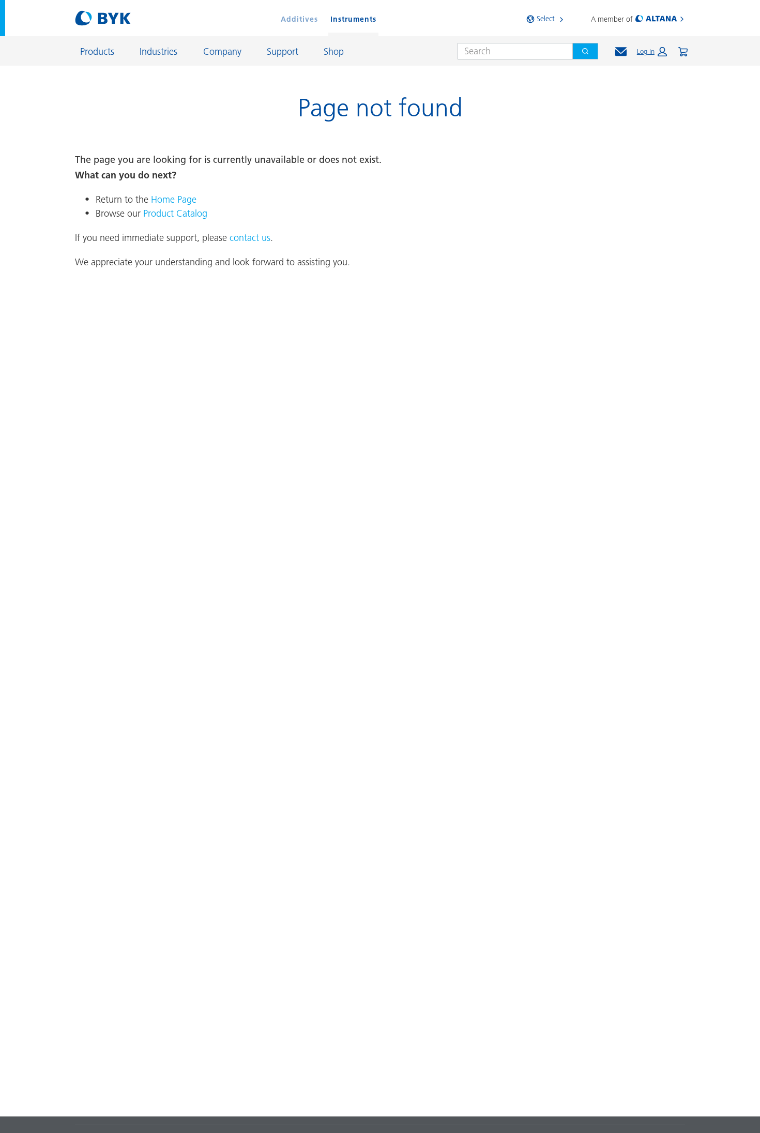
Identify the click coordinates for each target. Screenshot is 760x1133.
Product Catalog (175, 213)
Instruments (353, 19)
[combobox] (511, 51)
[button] (651, 51)
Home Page (173, 199)
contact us (250, 238)
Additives (299, 19)
